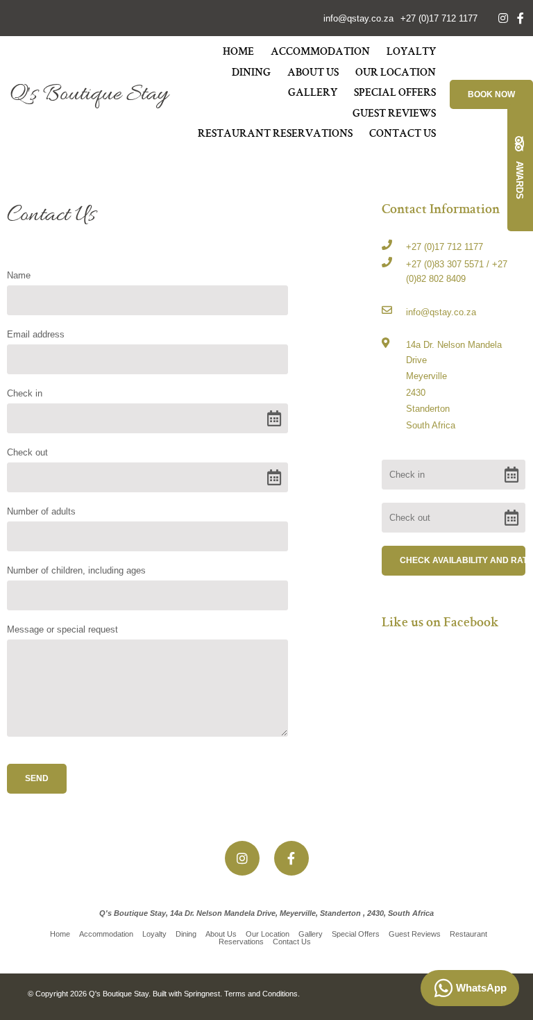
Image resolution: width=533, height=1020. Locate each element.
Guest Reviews (394, 114)
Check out (27, 452)
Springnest (202, 993)
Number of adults (41, 511)
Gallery (312, 93)
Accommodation (320, 52)
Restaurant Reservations (275, 134)
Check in (24, 393)
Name (19, 275)
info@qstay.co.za (358, 18)
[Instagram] (503, 18)
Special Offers (395, 93)
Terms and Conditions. (262, 993)
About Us (313, 73)
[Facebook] (520, 18)
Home (238, 52)
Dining (251, 73)
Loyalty (411, 52)
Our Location (395, 73)
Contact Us (402, 134)
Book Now (491, 94)
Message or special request (62, 629)
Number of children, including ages (76, 570)
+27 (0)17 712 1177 (438, 18)
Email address (36, 334)
